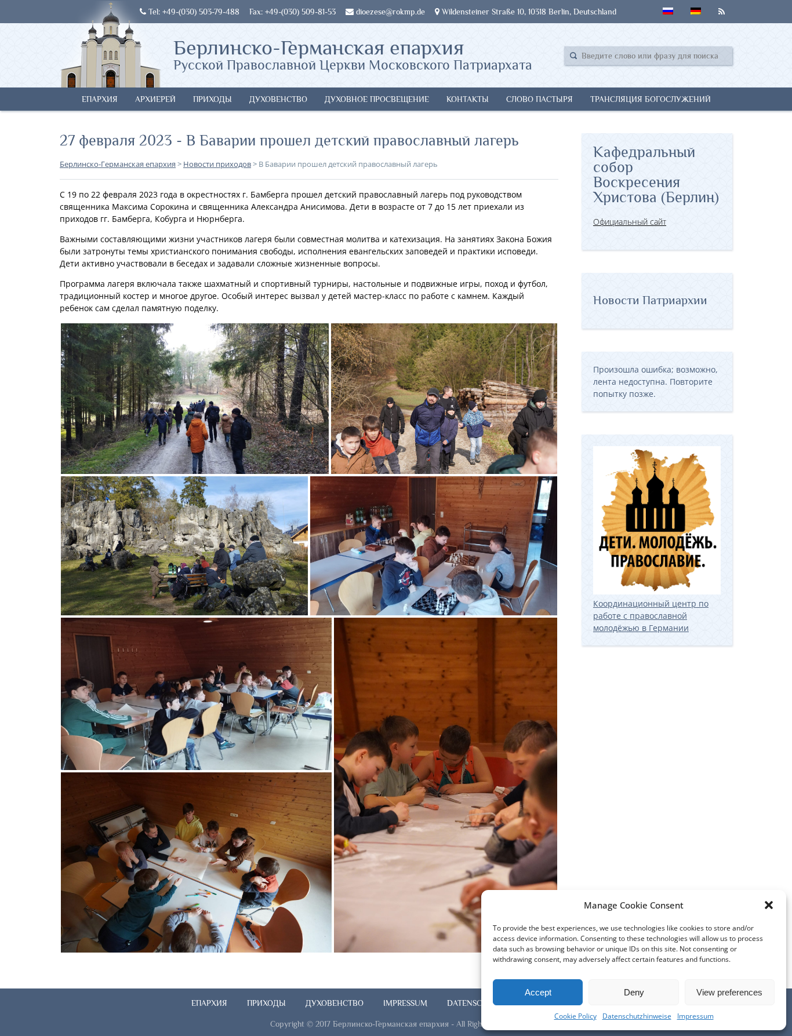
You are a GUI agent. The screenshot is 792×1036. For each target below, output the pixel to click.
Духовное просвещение (377, 99)
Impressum (695, 1016)
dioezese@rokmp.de (389, 11)
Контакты (467, 99)
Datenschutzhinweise (636, 1016)
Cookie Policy (575, 1016)
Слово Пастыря (539, 99)
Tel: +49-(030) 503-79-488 (192, 11)
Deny (634, 992)
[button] (769, 905)
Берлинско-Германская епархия (352, 54)
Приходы (212, 99)
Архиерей (155, 99)
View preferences (729, 992)
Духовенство (278, 99)
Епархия (100, 99)
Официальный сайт (629, 221)
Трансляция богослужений (650, 99)
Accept (538, 992)
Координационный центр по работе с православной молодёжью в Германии (651, 615)
